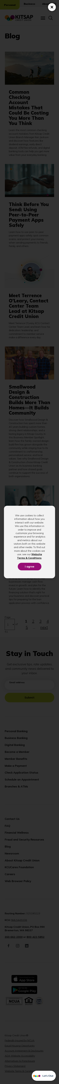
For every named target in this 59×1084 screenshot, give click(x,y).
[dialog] (29, 542)
